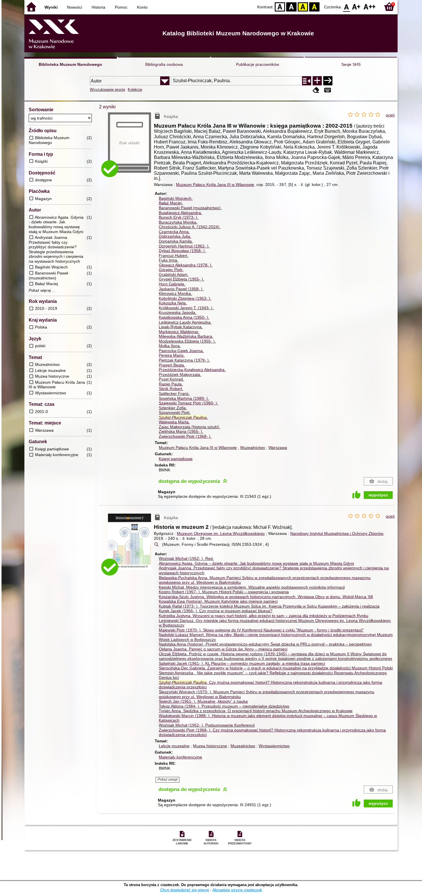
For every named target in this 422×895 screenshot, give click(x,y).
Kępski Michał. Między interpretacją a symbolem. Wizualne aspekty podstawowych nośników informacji (252, 587)
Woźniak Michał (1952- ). (186, 558)
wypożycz (378, 495)
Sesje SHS (351, 64)
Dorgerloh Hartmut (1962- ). (184, 246)
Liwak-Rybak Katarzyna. (181, 326)
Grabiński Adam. (174, 274)
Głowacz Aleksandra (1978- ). (185, 265)
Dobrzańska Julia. (175, 236)
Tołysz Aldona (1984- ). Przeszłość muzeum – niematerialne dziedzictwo (224, 706)
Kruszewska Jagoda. (177, 312)
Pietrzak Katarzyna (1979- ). (184, 360)
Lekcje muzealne (174, 746)
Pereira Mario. (172, 355)
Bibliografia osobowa (164, 64)
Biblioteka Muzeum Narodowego (70, 64)
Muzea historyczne (210, 746)
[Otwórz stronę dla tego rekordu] (131, 546)
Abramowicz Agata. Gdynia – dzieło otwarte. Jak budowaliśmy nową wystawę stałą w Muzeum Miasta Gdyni (256, 563)
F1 (356, 6)
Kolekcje (135, 89)
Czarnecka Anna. (174, 231)
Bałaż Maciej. (171, 203)
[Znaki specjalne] (327, 90)
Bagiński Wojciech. (176, 198)
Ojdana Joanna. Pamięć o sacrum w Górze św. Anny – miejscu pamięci (223, 649)
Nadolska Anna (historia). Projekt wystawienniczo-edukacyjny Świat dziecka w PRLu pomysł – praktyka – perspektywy (265, 644)
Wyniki (51, 7)
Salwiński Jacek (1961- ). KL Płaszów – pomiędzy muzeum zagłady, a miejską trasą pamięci (242, 663)
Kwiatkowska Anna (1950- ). (184, 317)
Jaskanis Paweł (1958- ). (181, 289)
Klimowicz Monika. (175, 293)
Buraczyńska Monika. (178, 222)
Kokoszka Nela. (173, 303)
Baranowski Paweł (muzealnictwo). (190, 207)
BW (291, 6)
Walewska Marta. (174, 422)
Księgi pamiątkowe (176, 458)
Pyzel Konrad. (171, 379)
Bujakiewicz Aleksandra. (180, 212)
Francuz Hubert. (173, 255)
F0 (346, 6)
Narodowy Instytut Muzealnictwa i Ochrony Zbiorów (336, 533)
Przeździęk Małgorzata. (180, 374)
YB (303, 6)
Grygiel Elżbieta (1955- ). (181, 279)
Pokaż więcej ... (42, 291)
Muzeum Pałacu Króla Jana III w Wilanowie (215, 184)
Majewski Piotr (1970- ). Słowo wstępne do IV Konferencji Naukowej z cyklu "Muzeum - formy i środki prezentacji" (261, 630)
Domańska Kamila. (176, 241)
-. (183, 417)
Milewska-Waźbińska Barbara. (186, 336)
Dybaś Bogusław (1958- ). (182, 250)
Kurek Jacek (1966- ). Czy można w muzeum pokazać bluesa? (215, 610)
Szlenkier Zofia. (173, 408)
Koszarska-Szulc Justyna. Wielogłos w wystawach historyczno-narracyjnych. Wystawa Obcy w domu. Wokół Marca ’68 (266, 596)
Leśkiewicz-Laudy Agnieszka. (185, 322)
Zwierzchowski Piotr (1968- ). (185, 436)
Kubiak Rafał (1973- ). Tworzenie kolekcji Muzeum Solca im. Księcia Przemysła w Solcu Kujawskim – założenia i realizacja (269, 606)
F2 (369, 6)
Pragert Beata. (172, 365)
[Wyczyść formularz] (316, 90)
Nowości (74, 7)
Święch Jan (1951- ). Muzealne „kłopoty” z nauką (203, 701)
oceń (390, 115)
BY (314, 6)
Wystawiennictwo (274, 746)
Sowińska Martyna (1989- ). (184, 398)
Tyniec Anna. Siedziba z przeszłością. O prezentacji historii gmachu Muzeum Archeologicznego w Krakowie (256, 710)
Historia (98, 7)
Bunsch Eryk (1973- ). (178, 217)
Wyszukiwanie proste (107, 89)
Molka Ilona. (170, 345)
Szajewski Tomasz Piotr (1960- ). (188, 403)
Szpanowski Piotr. (175, 412)
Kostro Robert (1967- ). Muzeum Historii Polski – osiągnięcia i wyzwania (224, 591)
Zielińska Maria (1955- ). (181, 431)
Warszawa (277, 447)
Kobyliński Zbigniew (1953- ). (185, 298)
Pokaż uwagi (168, 779)
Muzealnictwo (252, 447)
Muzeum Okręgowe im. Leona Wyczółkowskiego (221, 533)
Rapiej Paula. (171, 384)
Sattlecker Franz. (174, 393)
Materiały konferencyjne (180, 757)
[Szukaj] (327, 80)
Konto (142, 7)
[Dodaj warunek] (317, 80)
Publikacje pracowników (257, 64)
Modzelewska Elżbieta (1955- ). (187, 341)
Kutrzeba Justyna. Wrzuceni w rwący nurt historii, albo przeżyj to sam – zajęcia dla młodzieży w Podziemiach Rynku (263, 615)
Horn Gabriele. (172, 284)
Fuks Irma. (168, 260)
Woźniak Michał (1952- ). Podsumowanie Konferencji (207, 725)
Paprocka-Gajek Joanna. (181, 350)
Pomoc (121, 7)
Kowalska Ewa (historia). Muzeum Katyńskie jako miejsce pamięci (218, 601)
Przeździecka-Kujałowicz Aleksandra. (192, 369)
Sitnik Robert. (171, 388)
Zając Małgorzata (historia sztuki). (189, 427)
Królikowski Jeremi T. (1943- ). (186, 308)
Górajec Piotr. (171, 269)
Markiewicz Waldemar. (179, 331)
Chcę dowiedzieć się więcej (184, 890)
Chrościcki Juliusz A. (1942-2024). (189, 226)
